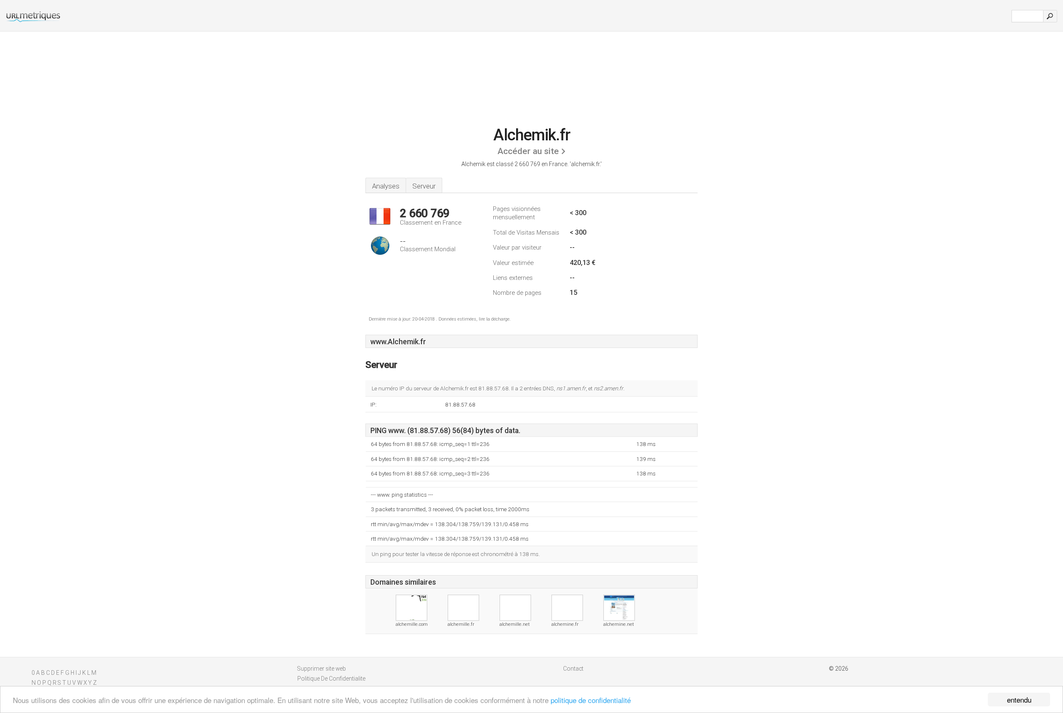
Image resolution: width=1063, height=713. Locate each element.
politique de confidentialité (591, 700)
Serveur (424, 186)
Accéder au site (528, 151)
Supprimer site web (321, 668)
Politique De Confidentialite (331, 678)
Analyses (385, 186)
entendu (1019, 699)
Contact (573, 668)
